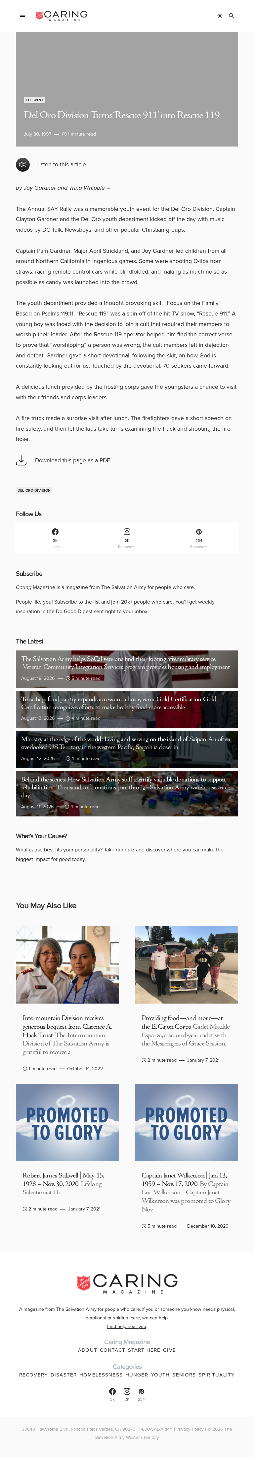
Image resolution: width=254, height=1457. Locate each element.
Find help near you (126, 1326)
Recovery (33, 1374)
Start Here (144, 1350)
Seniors (184, 1374)
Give (169, 1350)
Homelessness (101, 1374)
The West (34, 100)
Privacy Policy (190, 1429)
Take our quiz (119, 849)
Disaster (64, 1374)
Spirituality (216, 1374)
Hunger (136, 1374)
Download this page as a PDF (72, 460)
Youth (160, 1374)
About (87, 1350)
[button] (22, 16)
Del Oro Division (34, 490)
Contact (112, 1350)
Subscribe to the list (77, 602)
